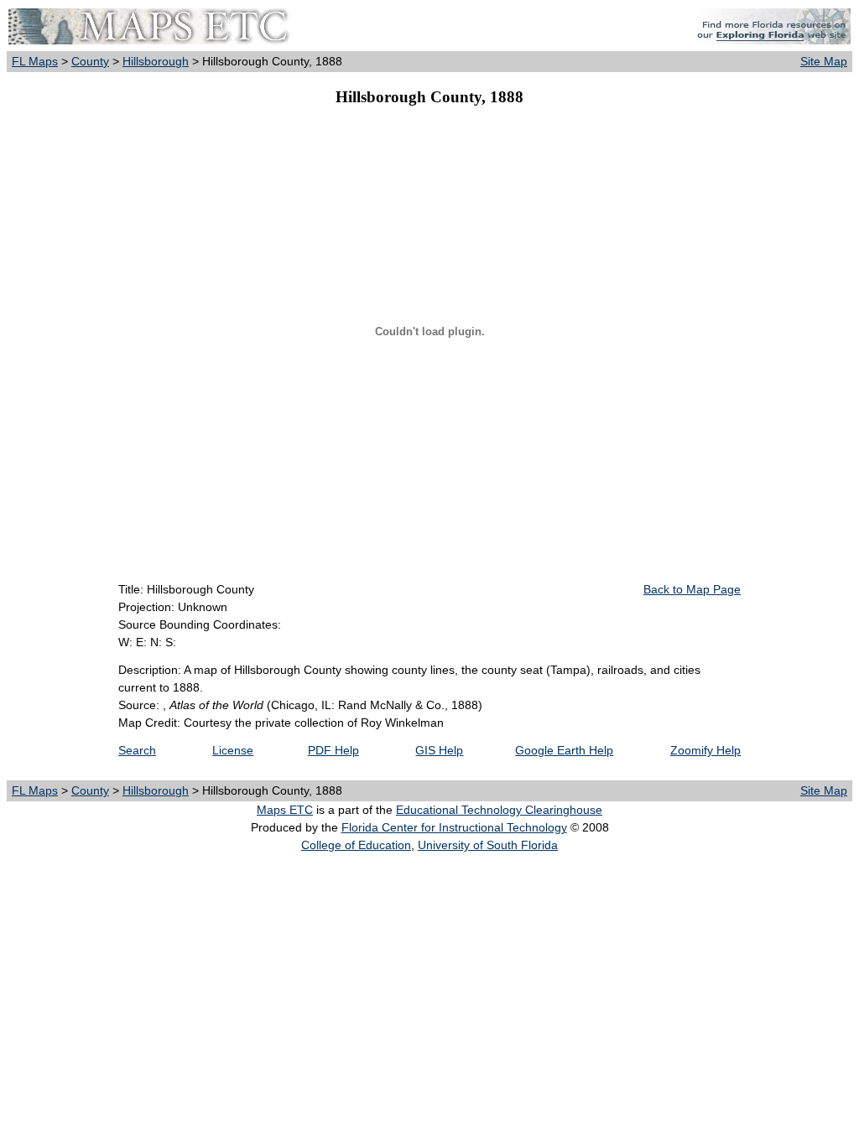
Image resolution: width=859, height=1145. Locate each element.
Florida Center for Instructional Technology (454, 827)
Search (137, 750)
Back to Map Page (692, 589)
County (90, 61)
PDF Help (333, 750)
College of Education (356, 845)
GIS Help (439, 750)
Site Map (823, 61)
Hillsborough (155, 61)
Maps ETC (285, 809)
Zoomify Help (705, 750)
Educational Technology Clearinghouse (499, 809)
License (232, 750)
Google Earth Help (564, 750)
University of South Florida (488, 845)
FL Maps (35, 61)
